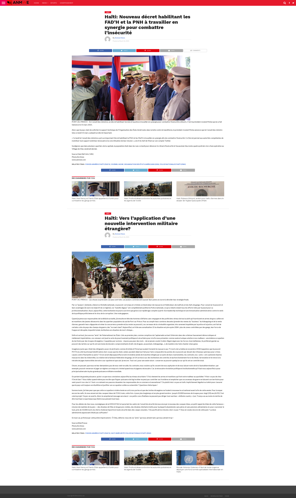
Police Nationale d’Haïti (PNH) (173, 164)
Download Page (217, 496)
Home (36, 3)
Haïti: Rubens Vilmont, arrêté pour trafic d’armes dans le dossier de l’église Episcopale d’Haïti (200, 199)
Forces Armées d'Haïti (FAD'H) (97, 164)
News (44, 3)
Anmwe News (120, 38)
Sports (53, 3)
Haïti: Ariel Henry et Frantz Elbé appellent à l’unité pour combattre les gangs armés (95, 199)
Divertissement (66, 3)
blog (206, 496)
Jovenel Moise (117, 164)
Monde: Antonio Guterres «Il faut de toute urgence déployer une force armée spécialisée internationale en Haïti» (199, 469)
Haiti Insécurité (118, 433)
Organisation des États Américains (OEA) (141, 164)
